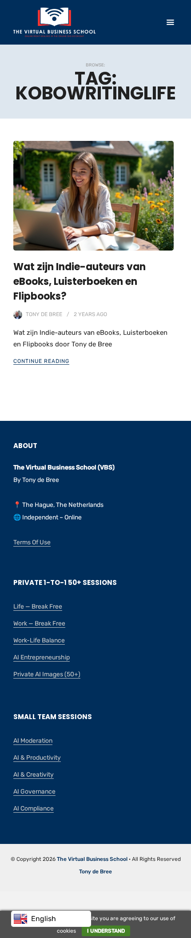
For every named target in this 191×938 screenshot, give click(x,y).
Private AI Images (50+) (46, 674)
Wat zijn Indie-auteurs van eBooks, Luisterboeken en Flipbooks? (79, 281)
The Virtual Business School (92, 859)
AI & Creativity (33, 774)
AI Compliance (33, 808)
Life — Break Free (37, 606)
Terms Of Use (32, 542)
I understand (106, 931)
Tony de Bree (44, 314)
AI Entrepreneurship (41, 657)
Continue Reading (41, 361)
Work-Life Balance (39, 640)
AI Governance (34, 791)
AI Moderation (32, 741)
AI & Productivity (37, 757)
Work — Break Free (39, 623)
